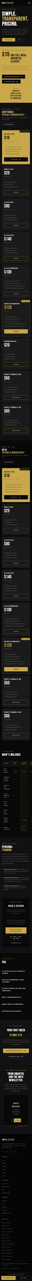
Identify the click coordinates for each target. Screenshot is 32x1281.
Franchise (4, 1210)
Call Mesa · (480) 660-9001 (16, 937)
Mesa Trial (23, 1278)
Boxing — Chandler (6, 1241)
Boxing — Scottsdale (7, 1228)
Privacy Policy (5, 1268)
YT (11, 1151)
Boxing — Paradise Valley (8, 1244)
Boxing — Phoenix (6, 1222)
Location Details (9, 124)
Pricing (3, 1172)
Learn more (20, 1125)
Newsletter (4, 1207)
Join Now (16, 293)
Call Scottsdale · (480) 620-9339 (16, 930)
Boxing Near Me (5, 1225)
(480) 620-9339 (5, 1186)
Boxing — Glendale (6, 1250)
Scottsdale (8, 39)
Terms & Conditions (14, 1268)
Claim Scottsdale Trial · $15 (13, 76)
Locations (4, 1166)
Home (3, 1160)
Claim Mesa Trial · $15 (11, 81)
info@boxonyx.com (16, 943)
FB (7, 1151)
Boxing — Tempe (6, 1237)
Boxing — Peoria (6, 1247)
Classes (4, 1163)
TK (15, 1151)
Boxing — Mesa (5, 1234)
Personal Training (6, 1259)
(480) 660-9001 (5, 1193)
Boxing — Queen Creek (7, 1256)
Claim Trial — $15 (16, 159)
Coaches (4, 1169)
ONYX (8, 3)
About (3, 1175)
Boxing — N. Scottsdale (7, 1231)
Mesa (19, 39)
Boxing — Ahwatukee (7, 1253)
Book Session (16, 397)
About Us (4, 1201)
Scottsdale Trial (8, 1278)
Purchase (16, 192)
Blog (3, 1204)
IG (3, 1151)
